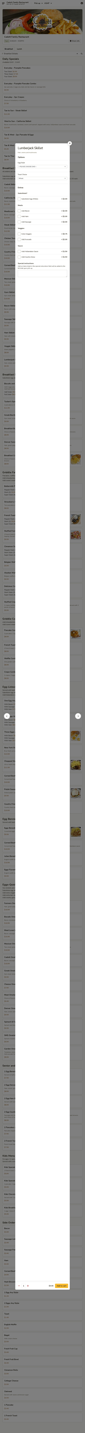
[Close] (70, 143)
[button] (7, 718)
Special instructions (26, 263)
